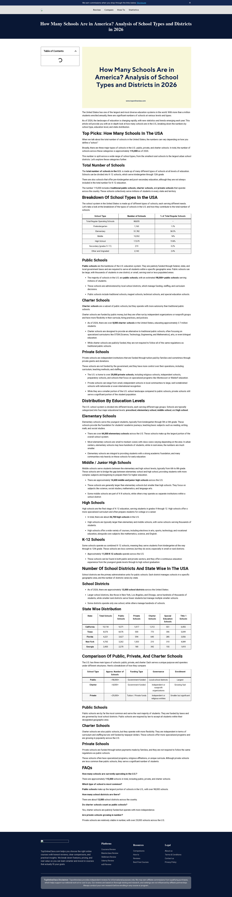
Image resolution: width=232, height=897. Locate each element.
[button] (76, 51)
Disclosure (141, 3)
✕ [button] (190, 3)
